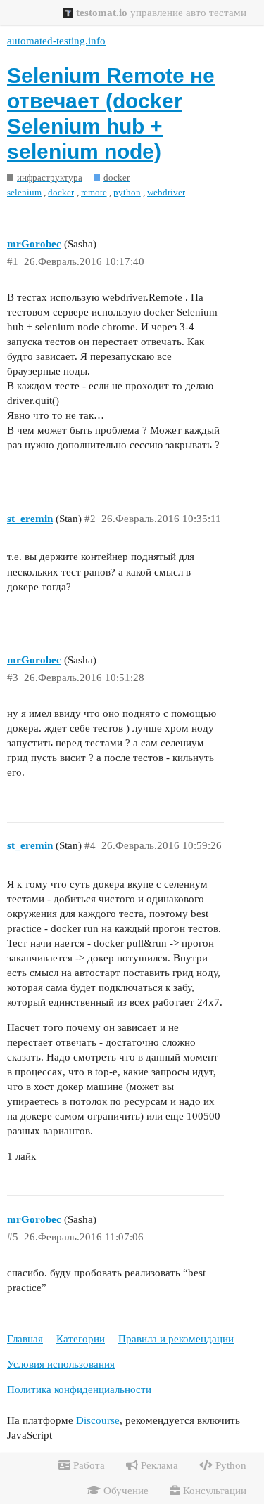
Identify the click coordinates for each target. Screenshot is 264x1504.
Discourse (98, 1420)
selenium (24, 192)
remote (94, 192)
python (127, 192)
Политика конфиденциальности (79, 1389)
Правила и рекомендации (176, 1338)
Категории (80, 1338)
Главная (25, 1338)
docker (61, 192)
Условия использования (61, 1364)
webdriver (166, 192)
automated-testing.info (56, 40)
